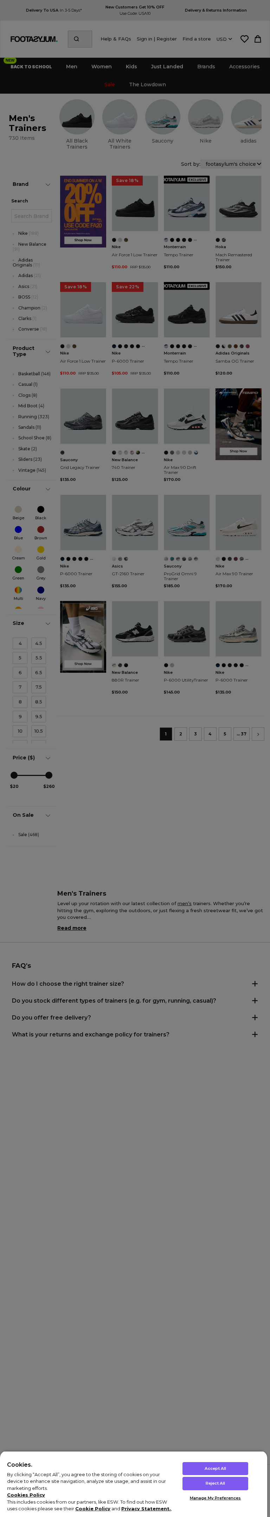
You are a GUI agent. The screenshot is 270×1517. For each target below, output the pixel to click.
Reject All (215, 1483)
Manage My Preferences (215, 1498)
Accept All (215, 1468)
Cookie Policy (92, 1508)
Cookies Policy (26, 1495)
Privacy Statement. (146, 1508)
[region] (133, 1484)
